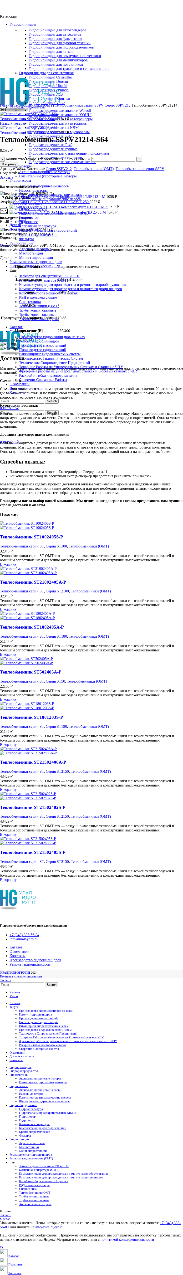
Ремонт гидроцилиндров (39, 341)
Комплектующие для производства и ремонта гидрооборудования (73, 285)
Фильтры (26, 239)
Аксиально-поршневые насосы (44, 186)
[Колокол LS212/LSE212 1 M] (35, 197)
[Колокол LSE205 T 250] (30, 202)
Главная (7, 105)
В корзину (9, 164)
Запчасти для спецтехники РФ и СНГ (49, 276)
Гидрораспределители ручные (53, 149)
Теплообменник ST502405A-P (30, 671)
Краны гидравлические (38, 235)
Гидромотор (29, 217)
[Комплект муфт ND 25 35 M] (35, 212)
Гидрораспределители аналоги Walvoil (60, 110)
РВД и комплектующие (38, 297)
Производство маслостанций (42, 345)
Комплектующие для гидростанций (48, 230)
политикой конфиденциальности (127, 1239)
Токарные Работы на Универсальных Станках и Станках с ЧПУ (61, 1037)
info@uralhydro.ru (49, 1227)
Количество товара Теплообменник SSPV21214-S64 (48, 159)
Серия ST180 (56, 636)
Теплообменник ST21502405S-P (33, 852)
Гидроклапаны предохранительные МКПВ (47, 1112)
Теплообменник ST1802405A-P (32, 627)
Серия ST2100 (57, 591)
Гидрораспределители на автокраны (58, 123)
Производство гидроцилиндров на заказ (52, 337)
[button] (8, 564)
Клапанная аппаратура (37, 226)
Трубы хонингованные (37, 310)
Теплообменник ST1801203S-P (31, 717)
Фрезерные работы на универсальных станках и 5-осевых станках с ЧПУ (78, 371)
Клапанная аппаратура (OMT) (43, 280)
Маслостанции (31, 253)
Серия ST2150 (57, 771)
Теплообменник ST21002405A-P (33, 582)
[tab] (96, 221)
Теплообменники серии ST (22, 546)
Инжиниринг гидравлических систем (50, 354)
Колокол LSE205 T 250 (70, 202)
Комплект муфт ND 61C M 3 (84, 207)
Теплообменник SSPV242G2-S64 (27, 119)
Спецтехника (30, 302)
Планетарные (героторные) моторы (48, 176)
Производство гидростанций (42, 350)
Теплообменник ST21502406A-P (33, 762)
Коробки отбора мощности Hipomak (48, 293)
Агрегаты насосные (32, 1143)
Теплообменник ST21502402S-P (33, 807)
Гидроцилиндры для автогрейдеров (57, 30)
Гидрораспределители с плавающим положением (69, 153)
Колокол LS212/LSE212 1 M (83, 197)
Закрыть (6, 177)
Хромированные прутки (35, 1204)
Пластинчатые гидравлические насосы (45, 1097)
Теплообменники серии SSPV (80, 105)
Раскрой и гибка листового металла (48, 375)
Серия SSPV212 (118, 105)
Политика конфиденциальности (21, 976)
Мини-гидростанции (36, 257)
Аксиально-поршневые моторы (44, 172)
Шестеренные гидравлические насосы (44, 1101)
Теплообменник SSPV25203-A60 (27, 133)
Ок (2, 1247)
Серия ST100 (56, 546)
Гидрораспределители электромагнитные (62, 162)
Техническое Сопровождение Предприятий (54, 363)
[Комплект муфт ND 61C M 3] (35, 207)
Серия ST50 (55, 681)
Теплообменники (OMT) (39, 306)
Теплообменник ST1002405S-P (31, 536)
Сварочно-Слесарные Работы (43, 380)
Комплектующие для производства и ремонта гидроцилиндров (70, 289)
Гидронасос (28, 222)
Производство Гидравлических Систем (51, 358)
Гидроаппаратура (31, 1109)
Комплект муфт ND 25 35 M (83, 212)
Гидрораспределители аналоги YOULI (60, 115)
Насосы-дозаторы (33, 190)
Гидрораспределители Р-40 (50, 145)
